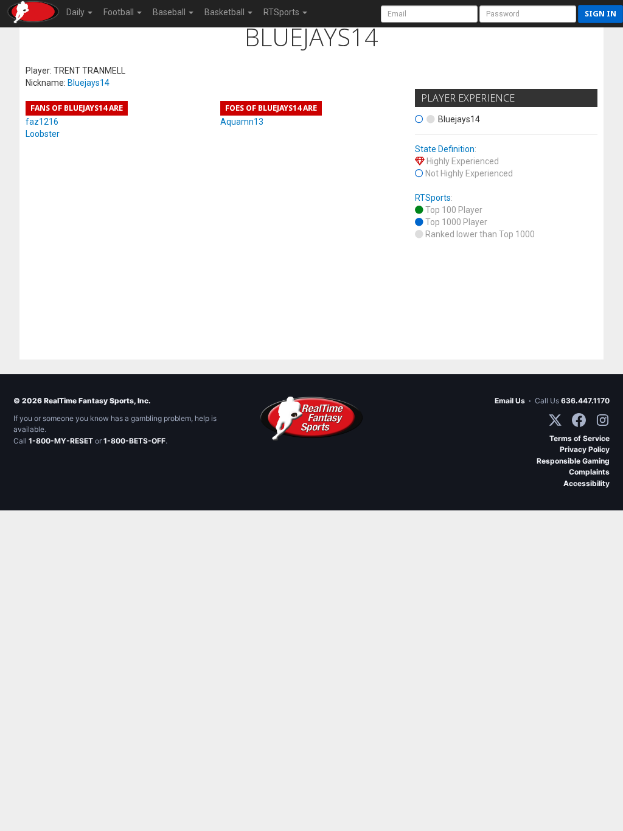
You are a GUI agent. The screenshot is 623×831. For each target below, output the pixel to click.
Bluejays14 (89, 83)
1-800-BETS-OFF (134, 440)
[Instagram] (603, 420)
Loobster (43, 134)
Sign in (600, 13)
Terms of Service (579, 438)
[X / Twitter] (555, 420)
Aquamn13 (241, 122)
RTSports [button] (282, 12)
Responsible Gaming (573, 460)
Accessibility (586, 483)
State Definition (445, 149)
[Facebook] (579, 420)
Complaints (589, 471)
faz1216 (42, 122)
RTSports (433, 198)
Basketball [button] (225, 12)
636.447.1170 (585, 400)
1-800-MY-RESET (61, 440)
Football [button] (119, 12)
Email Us (510, 400)
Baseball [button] (170, 12)
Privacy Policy (585, 449)
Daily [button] (76, 12)
